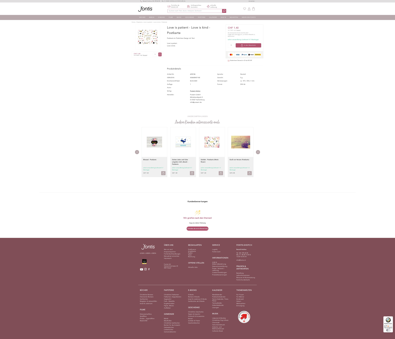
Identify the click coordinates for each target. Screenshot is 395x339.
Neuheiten (234, 17)
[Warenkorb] (253, 8)
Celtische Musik (217, 331)
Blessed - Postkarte (149, 159)
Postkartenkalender (218, 297)
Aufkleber (167, 308)
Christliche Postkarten (171, 294)
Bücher (142, 17)
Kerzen (190, 318)
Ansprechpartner (170, 251)
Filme (171, 17)
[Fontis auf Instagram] (145, 269)
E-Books (161, 17)
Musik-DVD (143, 320)
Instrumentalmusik (218, 325)
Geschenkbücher (194, 323)
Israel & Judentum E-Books (197, 299)
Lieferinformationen (243, 275)
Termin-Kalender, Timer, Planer (220, 300)
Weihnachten (240, 303)
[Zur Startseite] (148, 248)
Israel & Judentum (146, 303)
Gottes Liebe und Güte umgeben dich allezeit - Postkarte (180, 162)
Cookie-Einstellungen (219, 272)
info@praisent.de (196, 102)
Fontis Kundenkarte (243, 280)
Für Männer (240, 297)
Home (133, 22)
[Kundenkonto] (249, 8)
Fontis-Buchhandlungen (172, 254)
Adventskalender (218, 305)
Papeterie (201, 17)
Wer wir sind (168, 249)
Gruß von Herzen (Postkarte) (239, 159)
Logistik (214, 249)
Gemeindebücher (170, 332)
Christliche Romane (146, 294)
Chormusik (216, 322)
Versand (145, 55)
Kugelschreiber (169, 303)
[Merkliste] (244, 9)
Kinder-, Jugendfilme (147, 318)
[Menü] (391, 317)
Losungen (215, 307)
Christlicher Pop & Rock (220, 320)
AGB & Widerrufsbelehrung (219, 263)
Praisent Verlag (195, 91)
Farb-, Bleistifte (169, 301)
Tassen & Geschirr (194, 314)
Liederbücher (168, 329)
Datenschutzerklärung (219, 266)
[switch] (388, 330)
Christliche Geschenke (195, 312)
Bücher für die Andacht (172, 325)
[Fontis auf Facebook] (149, 269)
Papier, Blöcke (169, 305)
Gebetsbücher (169, 327)
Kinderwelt (240, 299)
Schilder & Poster (194, 320)
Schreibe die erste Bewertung (198, 229)
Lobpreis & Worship (219, 318)
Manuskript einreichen (171, 256)
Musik (179, 17)
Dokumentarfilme (146, 314)
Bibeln (151, 17)
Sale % (223, 17)
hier (239, 34)
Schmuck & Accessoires (196, 316)
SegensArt (167, 299)
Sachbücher (144, 299)
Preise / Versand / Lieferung (218, 269)
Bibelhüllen (168, 320)
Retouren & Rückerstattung (245, 277)
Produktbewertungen (219, 275)
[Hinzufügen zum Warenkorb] (163, 173)
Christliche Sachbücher (172, 323)
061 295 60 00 (156, 1)
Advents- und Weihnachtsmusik (218, 328)
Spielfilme (143, 316)
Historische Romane (146, 297)
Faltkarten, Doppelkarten (172, 297)
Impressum (168, 258)
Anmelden (252, 1)
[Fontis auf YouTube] (141, 269)
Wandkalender (217, 294)
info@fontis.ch (241, 260)
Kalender (213, 17)
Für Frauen (240, 294)
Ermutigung (240, 305)
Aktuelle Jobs (193, 267)
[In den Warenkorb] (160, 54)
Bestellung (240, 273)
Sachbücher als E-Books (196, 301)
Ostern (238, 301)
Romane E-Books (194, 297)
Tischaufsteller (217, 303)
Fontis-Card (216, 251)
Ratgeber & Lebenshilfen (148, 301)
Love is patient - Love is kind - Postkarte (155, 22)
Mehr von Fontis (249, 17)
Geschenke (189, 17)
